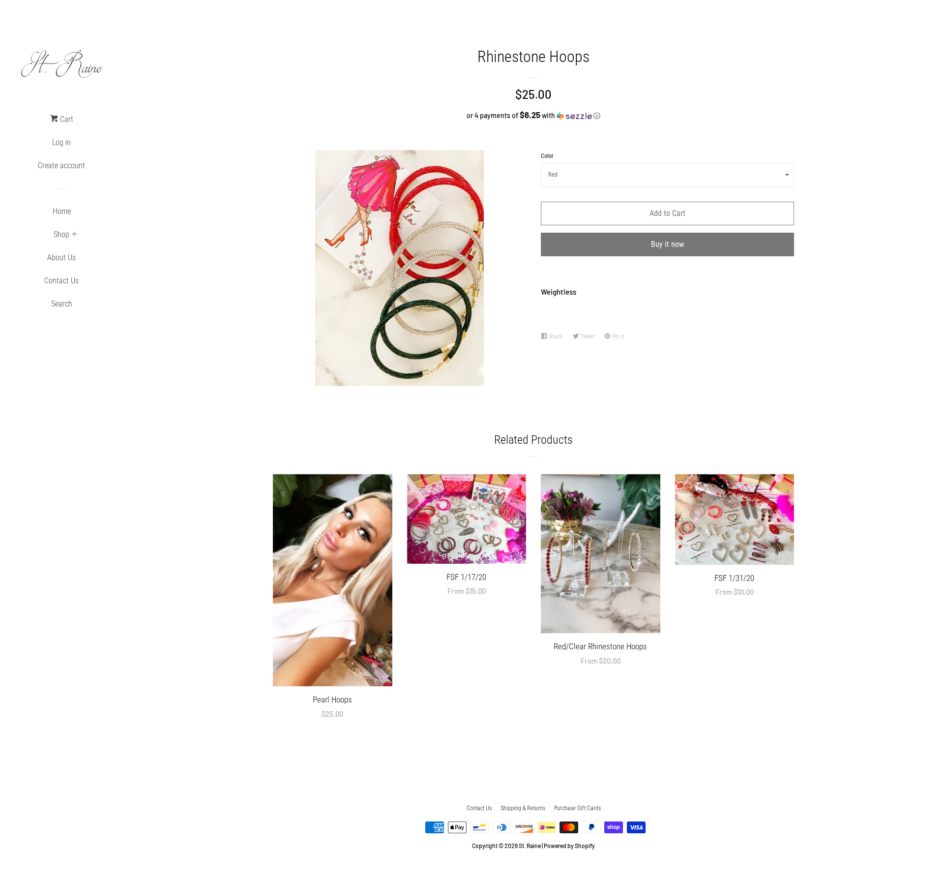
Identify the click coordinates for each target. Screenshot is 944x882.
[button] (533, 115)
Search (61, 303)
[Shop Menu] (74, 235)
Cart (65, 119)
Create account (61, 165)
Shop (61, 234)
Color (547, 155)
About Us (61, 257)
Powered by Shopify (569, 845)
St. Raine (530, 845)
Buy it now (667, 244)
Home (62, 211)
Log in (61, 142)
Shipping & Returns (523, 808)
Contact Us (61, 280)
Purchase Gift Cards (577, 808)
